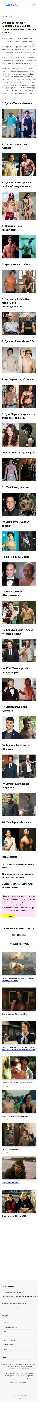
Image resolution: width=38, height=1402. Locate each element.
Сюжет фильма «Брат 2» (11, 1149)
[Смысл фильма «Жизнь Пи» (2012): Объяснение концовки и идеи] (19, 963)
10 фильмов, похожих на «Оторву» (12, 1292)
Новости (6, 1331)
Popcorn (6, 1322)
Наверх (19, 1398)
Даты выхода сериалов (10, 1327)
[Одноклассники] (15, 935)
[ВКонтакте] (13, 935)
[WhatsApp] (23, 935)
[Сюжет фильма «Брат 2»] (19, 1134)
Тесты (5, 1349)
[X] (18, 935)
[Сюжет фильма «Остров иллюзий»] (19, 1101)
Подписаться (9, 916)
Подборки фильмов (9, 1340)
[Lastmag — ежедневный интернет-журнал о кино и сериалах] (12, 4)
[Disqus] (19, 1246)
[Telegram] (20, 935)
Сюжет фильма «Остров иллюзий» (15, 1116)
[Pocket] (25, 935)
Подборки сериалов (9, 1336)
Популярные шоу (8, 1344)
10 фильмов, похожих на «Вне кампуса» (13, 1308)
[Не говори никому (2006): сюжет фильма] (19, 1068)
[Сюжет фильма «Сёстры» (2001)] (19, 1201)
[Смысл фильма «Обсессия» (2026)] (19, 999)
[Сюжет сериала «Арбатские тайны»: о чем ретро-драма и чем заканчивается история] (19, 1032)
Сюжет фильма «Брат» (10, 1183)
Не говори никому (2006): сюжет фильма (17, 1083)
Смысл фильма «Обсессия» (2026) (15, 1014)
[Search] (33, 4)
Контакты (24, 1395)
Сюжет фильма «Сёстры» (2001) (14, 1216)
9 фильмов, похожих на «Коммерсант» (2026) (15, 1303)
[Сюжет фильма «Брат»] (19, 1167)
